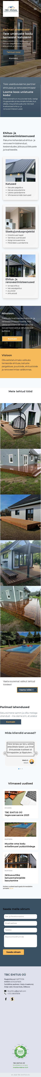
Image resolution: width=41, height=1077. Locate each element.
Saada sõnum (13, 952)
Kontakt (13, 58)
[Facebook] (5, 999)
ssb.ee (11, 888)
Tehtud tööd (13, 52)
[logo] (11, 9)
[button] (18, 768)
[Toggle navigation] (35, 9)
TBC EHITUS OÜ (19, 1063)
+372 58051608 (13, 994)
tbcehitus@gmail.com (16, 991)
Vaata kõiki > (26, 690)
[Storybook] (12, 999)
